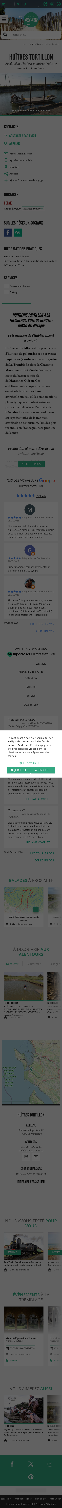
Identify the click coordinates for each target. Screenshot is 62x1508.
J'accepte (45, 770)
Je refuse (20, 770)
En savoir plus (33, 763)
